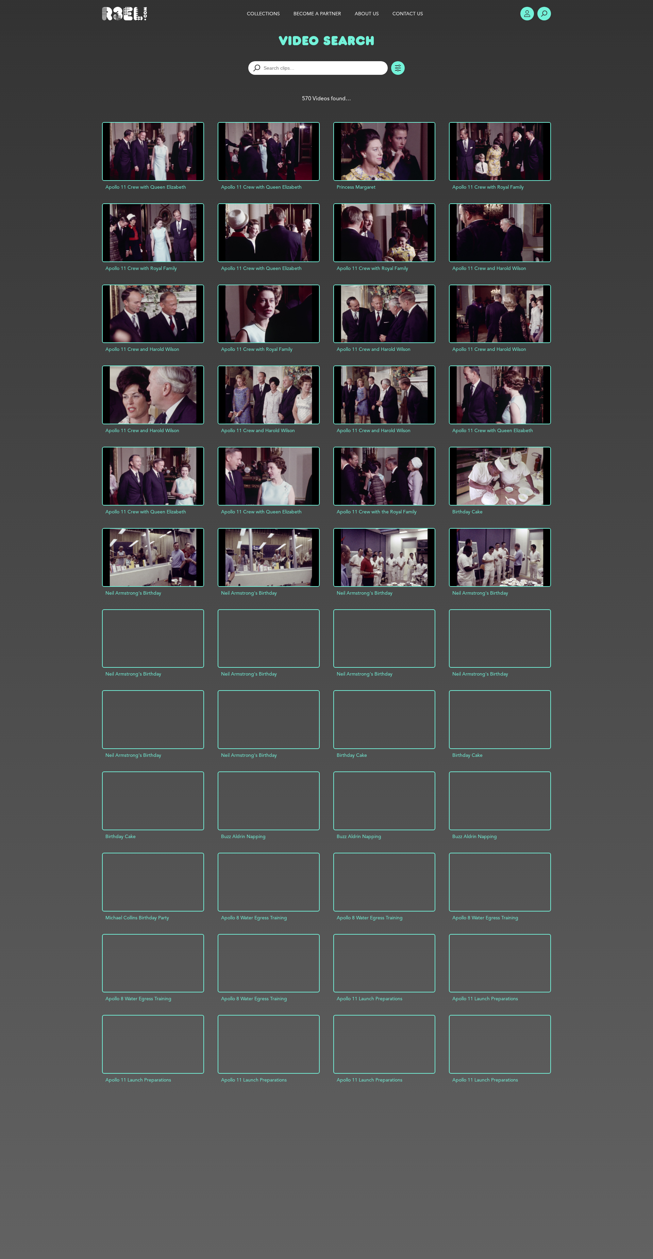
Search (544, 13)
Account (527, 13)
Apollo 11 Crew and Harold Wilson (489, 268)
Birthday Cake (467, 511)
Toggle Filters (398, 68)
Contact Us (407, 13)
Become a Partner (317, 13)
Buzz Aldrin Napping (243, 836)
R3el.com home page (126, 13)
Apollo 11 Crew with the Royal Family (377, 511)
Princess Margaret (356, 187)
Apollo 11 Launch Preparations (369, 998)
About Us (367, 13)
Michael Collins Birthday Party (137, 917)
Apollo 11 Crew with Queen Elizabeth (145, 187)
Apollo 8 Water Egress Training (254, 917)
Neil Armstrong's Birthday (133, 593)
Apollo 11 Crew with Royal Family (488, 187)
